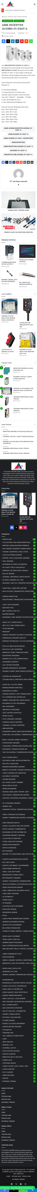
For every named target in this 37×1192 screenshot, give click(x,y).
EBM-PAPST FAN (8, 608)
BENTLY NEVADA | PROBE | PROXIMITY (15, 740)
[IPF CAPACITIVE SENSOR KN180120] (27, 275)
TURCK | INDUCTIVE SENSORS (12, 841)
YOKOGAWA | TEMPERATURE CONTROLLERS (17, 746)
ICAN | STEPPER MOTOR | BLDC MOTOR (16, 945)
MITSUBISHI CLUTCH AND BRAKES (14, 703)
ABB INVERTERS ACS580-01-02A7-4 (19, 146)
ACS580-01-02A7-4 (18, 150)
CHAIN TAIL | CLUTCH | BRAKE (13, 684)
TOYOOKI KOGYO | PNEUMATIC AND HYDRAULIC (19, 679)
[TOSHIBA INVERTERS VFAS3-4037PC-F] (10, 252)
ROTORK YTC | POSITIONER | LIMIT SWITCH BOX (18, 854)
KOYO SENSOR (7, 851)
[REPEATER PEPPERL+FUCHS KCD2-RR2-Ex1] (7, 370)
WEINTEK (5, 1078)
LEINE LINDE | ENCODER (11, 893)
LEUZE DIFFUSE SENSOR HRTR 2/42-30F (26, 325)
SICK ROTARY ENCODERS (11, 655)
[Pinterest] (17, 162)
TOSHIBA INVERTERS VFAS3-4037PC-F (9, 263)
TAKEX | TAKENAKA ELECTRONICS (14, 814)
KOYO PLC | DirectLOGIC (10, 763)
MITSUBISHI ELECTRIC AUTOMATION (15, 564)
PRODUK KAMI (12, 16)
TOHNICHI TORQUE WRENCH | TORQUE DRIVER (18, 931)
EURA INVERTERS (8, 957)
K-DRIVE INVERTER (8, 1069)
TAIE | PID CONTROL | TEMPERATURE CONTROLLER (19, 752)
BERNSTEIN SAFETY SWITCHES (12, 1057)
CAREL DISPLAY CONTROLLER (12, 989)
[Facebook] (3, 162)
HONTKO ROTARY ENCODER (12, 1026)
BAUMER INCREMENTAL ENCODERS (14, 668)
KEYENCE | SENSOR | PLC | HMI (13, 580)
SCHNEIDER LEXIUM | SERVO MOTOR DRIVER (17, 731)
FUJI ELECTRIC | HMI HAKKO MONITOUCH (16, 542)
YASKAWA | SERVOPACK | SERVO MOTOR (16, 577)
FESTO (5, 915)
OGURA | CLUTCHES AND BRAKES (14, 1023)
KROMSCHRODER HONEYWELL (13, 687)
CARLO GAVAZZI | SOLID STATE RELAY (15, 992)
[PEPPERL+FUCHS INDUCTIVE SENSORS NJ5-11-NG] (27, 340)
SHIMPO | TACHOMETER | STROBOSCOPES (17, 881)
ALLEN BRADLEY (8, 896)
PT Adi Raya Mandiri (9, 33)
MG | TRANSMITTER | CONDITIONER (18, 591)
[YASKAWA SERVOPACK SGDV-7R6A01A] (7, 413)
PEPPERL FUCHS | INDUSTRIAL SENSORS (16, 558)
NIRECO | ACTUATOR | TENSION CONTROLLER (18, 770)
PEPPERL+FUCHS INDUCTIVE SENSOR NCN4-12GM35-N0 (8, 318)
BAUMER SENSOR (8, 614)
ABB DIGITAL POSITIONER (11, 709)
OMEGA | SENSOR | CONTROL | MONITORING (17, 960)
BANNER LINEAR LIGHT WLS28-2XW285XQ (9, 280)
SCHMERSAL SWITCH (9, 1048)
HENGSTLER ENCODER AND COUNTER (15, 859)
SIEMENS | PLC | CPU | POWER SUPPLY (15, 658)
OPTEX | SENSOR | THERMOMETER (14, 829)
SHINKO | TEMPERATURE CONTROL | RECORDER (18, 817)
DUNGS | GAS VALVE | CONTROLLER (14, 986)
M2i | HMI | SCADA (9, 862)
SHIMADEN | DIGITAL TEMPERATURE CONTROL (18, 809)
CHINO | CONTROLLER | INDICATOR (14, 773)
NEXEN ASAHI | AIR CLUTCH (12, 968)
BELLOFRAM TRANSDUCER (11, 928)
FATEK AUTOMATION (9, 848)
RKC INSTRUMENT (9, 706)
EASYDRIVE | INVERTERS (11, 776)
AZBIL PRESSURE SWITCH (11, 823)
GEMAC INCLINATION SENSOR (13, 887)
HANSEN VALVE (7, 1060)
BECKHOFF (6, 631)
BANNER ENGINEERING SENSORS (14, 767)
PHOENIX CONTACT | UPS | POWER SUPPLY (17, 694)
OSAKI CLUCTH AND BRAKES (12, 925)
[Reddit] (21, 162)
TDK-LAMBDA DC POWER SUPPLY (13, 1036)
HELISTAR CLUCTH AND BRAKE (13, 906)
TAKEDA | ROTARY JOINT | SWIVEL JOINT (15, 1066)
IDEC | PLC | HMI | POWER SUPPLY (14, 625)
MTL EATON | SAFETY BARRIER (13, 782)
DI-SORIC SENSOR (9, 1020)
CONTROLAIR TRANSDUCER (12, 676)
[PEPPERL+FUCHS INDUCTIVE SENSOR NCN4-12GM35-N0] (9, 306)
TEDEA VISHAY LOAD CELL (11, 939)
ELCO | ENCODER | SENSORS (12, 719)
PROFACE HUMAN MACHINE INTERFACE (16, 545)
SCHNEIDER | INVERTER (10, 662)
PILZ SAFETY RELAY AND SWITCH (14, 567)
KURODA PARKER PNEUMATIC (12, 995)
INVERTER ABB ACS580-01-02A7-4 (18, 154)
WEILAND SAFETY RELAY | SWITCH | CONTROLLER (19, 949)
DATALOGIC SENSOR (9, 909)
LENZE (5, 1039)
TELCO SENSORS (8, 628)
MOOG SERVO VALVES (10, 785)
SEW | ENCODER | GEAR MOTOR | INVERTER (17, 1001)
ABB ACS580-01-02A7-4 (18, 134)
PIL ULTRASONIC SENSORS (11, 803)
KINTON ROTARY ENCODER (11, 1051)
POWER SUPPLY (8, 900)
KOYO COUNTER (8, 1072)
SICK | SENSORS (8, 561)
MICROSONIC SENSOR (10, 912)
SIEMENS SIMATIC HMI (10, 596)
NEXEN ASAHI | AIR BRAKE (11, 936)
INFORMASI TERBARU (9, 1081)
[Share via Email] (28, 162)
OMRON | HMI (7, 806)
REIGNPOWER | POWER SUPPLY (13, 875)
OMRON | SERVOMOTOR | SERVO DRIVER (16, 700)
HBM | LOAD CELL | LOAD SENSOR (14, 998)
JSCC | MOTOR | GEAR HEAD (12, 712)
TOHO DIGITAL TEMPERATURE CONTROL (16, 795)
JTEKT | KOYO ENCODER (11, 604)
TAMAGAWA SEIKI (8, 1033)
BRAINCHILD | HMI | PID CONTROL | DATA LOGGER (19, 963)
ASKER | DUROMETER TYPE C (12, 954)
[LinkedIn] (10, 162)
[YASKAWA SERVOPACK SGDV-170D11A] (7, 401)
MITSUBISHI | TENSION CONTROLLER (15, 749)
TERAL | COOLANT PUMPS (11, 871)
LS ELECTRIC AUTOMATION (12, 838)
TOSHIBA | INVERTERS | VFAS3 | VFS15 (15, 552)
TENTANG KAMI (6, 1096)
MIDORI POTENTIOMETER (11, 844)
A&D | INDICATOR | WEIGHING (12, 1008)
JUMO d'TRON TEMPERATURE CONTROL (16, 918)
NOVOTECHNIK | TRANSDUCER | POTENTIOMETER (19, 599)
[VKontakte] (24, 162)
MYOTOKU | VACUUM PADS (12, 1017)
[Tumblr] (14, 162)
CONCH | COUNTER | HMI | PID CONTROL (16, 826)
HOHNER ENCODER (9, 779)
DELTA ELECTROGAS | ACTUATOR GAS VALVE (18, 884)
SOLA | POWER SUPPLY (10, 1005)
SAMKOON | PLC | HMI (10, 971)
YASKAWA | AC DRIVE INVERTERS (13, 725)
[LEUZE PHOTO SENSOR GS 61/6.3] (9, 340)
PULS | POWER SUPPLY (10, 757)
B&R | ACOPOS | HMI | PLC (11, 611)
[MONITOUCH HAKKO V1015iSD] (27, 251)
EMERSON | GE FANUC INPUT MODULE (15, 570)
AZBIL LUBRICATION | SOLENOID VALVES (16, 890)
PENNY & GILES (8, 716)
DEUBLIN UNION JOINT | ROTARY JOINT (16, 792)
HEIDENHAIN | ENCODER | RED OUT (14, 638)
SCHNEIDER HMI (8, 980)
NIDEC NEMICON (8, 1042)
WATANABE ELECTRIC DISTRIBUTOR (14, 832)
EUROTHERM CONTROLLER (12, 868)
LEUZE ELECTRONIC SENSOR (12, 555)
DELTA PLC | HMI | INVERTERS (12, 649)
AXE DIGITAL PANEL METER (16, 760)
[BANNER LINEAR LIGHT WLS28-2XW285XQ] (10, 273)
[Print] (32, 162)
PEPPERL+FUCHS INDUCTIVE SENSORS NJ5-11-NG (20, 10)
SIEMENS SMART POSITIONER (12, 942)
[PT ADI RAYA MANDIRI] (10, 4)
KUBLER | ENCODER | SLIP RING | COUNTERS (17, 635)
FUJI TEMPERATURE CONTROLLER (14, 697)
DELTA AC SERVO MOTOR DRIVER (14, 646)
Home (5, 16)
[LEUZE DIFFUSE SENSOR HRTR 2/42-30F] (27, 309)
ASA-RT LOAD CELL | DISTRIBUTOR (14, 1011)
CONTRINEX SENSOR (9, 1063)
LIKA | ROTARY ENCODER (11, 665)
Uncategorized (7, 1029)
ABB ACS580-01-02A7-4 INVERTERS (19, 138)
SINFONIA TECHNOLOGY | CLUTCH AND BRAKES (19, 641)
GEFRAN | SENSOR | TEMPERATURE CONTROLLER (19, 974)
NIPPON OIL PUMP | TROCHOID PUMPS (15, 652)
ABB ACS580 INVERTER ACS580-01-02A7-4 (19, 129)
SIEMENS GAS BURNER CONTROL (14, 922)
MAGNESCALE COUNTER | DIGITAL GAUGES (17, 983)
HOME (3, 1093)
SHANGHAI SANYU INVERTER (12, 722)
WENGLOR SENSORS (9, 788)
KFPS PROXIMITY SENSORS (11, 878)
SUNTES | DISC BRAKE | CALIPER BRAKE (16, 865)
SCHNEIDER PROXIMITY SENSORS (14, 835)
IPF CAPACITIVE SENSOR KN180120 (25, 283)
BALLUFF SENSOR (8, 573)
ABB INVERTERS (22, 16)
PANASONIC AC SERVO (10, 691)
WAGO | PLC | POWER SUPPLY (12, 622)
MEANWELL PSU (8, 1045)
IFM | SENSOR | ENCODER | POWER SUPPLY (17, 548)
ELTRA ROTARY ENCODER (11, 743)
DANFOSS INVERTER (9, 1054)
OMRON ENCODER (8, 1075)
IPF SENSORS (7, 903)
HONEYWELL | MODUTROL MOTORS (14, 588)
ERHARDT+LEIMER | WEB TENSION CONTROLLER (19, 671)
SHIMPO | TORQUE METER (11, 1014)
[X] (6, 162)
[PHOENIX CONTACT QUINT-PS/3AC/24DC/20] (7, 381)
